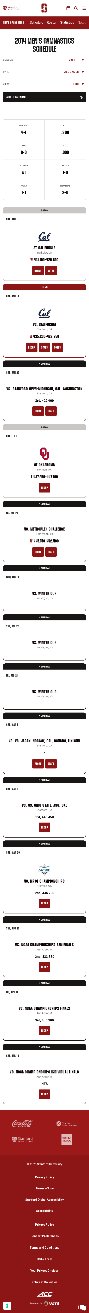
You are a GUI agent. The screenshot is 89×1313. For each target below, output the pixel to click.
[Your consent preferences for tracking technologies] (7, 1306)
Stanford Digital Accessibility (45, 1199)
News (82, 22)
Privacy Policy (45, 1177)
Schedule (36, 22)
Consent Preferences (44, 1236)
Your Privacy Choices (44, 1270)
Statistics (67, 22)
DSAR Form (44, 1259)
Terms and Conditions (44, 1247)
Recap (38, 270)
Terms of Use (45, 1188)
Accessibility (45, 1210)
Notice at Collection (44, 1282)
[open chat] (83, 1307)
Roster (52, 22)
